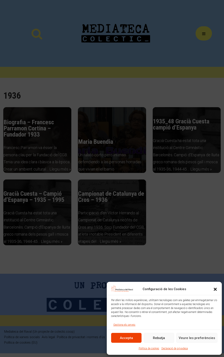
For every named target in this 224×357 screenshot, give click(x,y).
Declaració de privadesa (174, 348)
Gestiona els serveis (124, 324)
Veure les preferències (197, 338)
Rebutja (159, 338)
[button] (215, 289)
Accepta (126, 338)
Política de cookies (149, 348)
